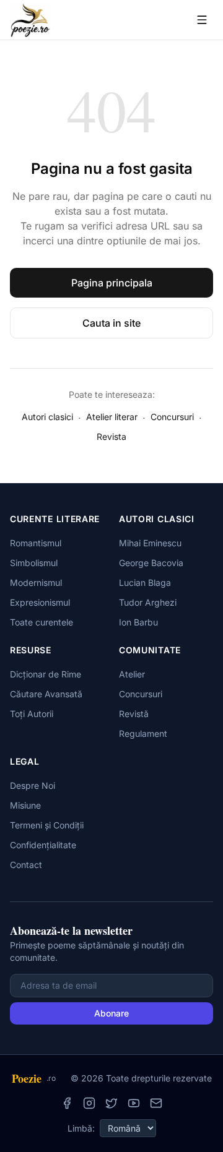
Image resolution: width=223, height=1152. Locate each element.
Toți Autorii (31, 713)
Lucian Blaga (145, 582)
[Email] (156, 1103)
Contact (26, 864)
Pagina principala (111, 283)
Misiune (25, 805)
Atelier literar (112, 416)
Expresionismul (40, 602)
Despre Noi (32, 785)
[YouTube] (134, 1103)
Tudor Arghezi (148, 602)
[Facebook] (67, 1103)
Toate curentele (41, 622)
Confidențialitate (43, 845)
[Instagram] (89, 1103)
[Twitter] (111, 1103)
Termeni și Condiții (47, 825)
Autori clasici (47, 416)
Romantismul (35, 543)
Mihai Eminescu (150, 543)
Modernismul (36, 582)
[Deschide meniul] (202, 20)
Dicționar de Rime (45, 674)
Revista (111, 436)
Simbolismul (34, 562)
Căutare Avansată (46, 694)
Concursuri (172, 416)
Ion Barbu (138, 622)
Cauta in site (111, 323)
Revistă (134, 713)
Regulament (143, 733)
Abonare (111, 1013)
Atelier (132, 674)
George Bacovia (151, 562)
